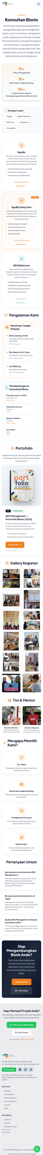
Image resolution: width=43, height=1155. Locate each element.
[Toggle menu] (38, 4)
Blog (5, 1108)
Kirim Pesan (23, 1032)
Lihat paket (20, 186)
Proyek (6, 1105)
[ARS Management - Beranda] (7, 4)
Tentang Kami (8, 1094)
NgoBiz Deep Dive (24, 116)
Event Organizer (9, 1098)
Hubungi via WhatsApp (23, 1025)
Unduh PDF (13, 544)
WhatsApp (23, 990)
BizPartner (10, 122)
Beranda (6, 1091)
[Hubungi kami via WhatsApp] (37, 1149)
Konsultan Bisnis (9, 1101)
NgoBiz (9, 116)
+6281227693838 (27, 1039)
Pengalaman (24, 122)
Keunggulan (11, 128)
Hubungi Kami (21, 982)
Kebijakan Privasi (9, 1126)
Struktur (6, 1119)
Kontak (6, 1123)
